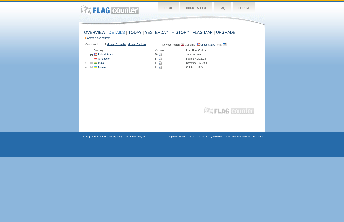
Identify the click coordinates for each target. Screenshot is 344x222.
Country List (196, 8)
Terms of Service (98, 136)
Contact (85, 136)
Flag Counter (110, 9)
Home (168, 8)
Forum (243, 8)
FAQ (222, 8)
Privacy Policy (115, 136)
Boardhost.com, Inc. (136, 136)
